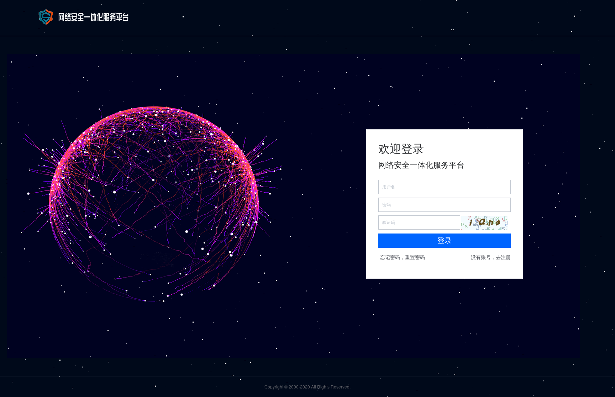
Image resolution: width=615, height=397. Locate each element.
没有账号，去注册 (491, 257)
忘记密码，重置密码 (402, 257)
